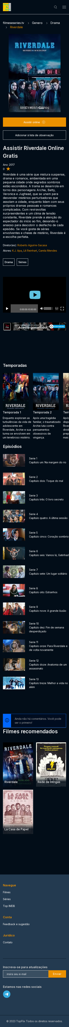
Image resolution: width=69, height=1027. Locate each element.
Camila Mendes (47, 250)
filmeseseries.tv (13, 23)
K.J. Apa (17, 250)
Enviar (57, 973)
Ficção (8, 774)
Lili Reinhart (30, 250)
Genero (37, 23)
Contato (8, 942)
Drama (55, 23)
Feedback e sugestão (16, 924)
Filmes (6, 892)
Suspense (20, 822)
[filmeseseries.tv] (7, 7)
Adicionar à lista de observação (34, 135)
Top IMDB (9, 906)
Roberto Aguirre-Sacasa (32, 245)
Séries (22, 262)
